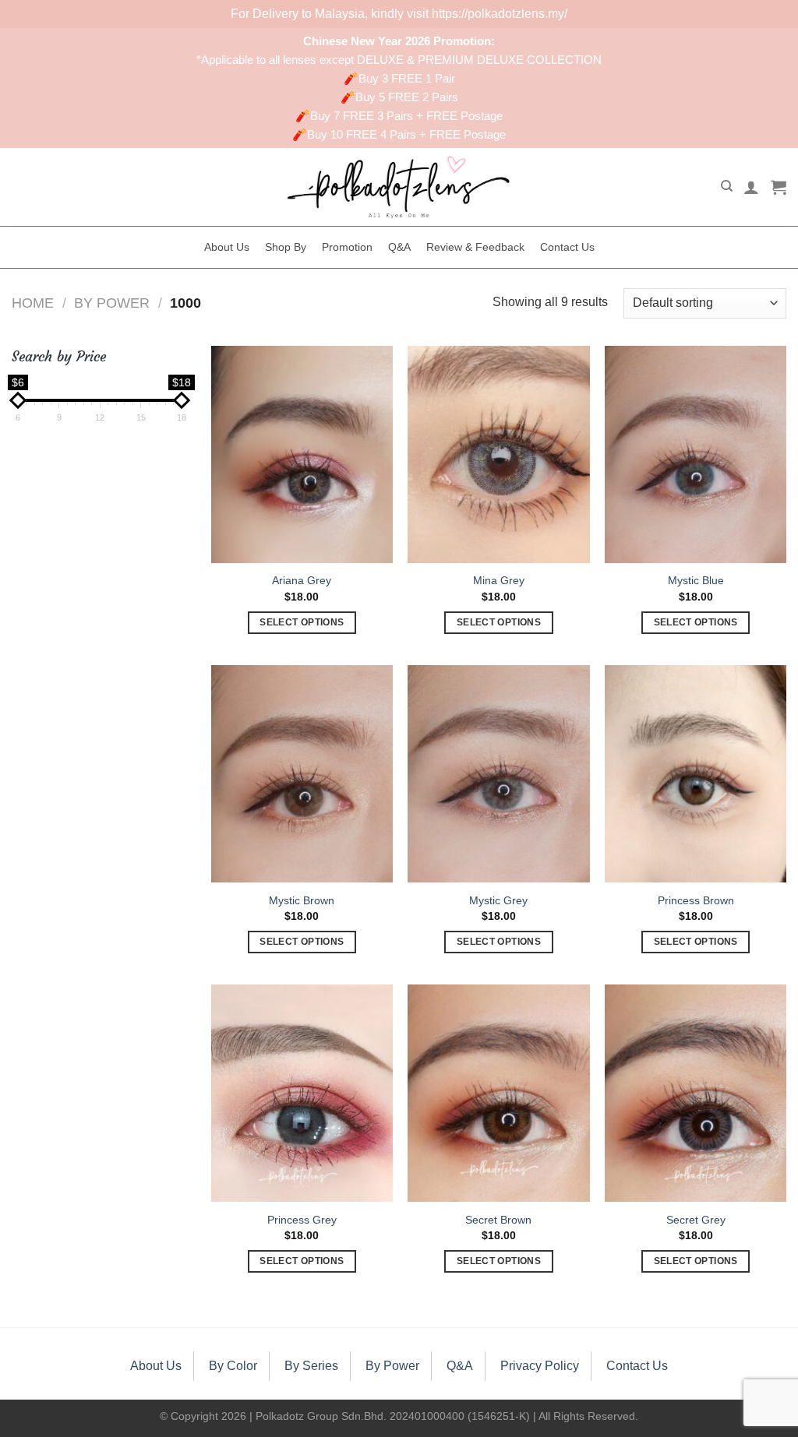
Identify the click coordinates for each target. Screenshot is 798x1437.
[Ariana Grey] (302, 454)
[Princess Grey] (302, 1093)
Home (33, 302)
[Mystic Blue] (695, 454)
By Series (311, 1365)
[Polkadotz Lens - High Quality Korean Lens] (399, 187)
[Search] (727, 186)
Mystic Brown (301, 900)
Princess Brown (696, 900)
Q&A (399, 247)
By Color (233, 1365)
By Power (112, 302)
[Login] (751, 187)
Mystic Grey (498, 900)
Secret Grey (696, 1219)
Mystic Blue (696, 580)
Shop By (285, 247)
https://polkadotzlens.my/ (499, 13)
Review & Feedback (475, 247)
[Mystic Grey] (498, 773)
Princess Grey (302, 1219)
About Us (226, 247)
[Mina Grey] (498, 454)
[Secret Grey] (695, 1093)
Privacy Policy (539, 1365)
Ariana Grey (301, 580)
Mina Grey (498, 580)
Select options (302, 622)
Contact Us (567, 247)
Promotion (347, 247)
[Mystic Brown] (302, 773)
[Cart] (778, 187)
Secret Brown (498, 1219)
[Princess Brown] (695, 773)
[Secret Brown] (498, 1093)
